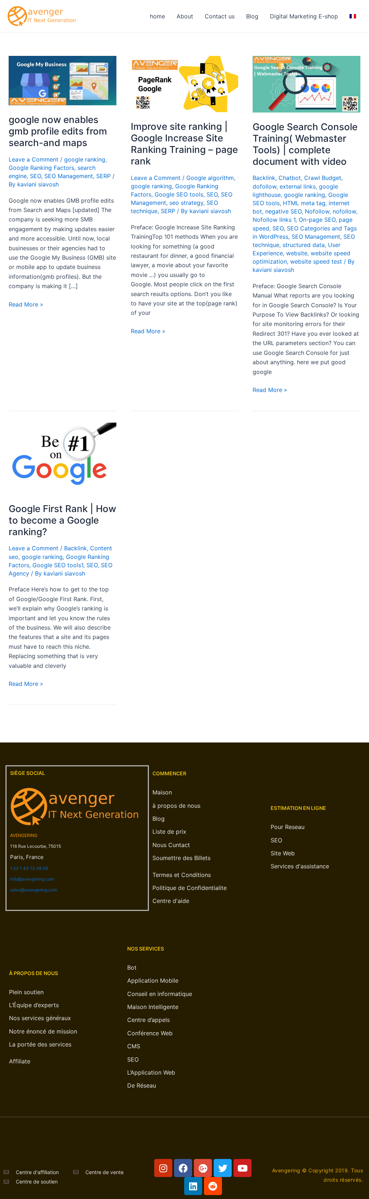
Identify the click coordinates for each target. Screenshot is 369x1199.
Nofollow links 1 (274, 219)
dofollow (264, 186)
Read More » (26, 304)
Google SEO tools (179, 194)
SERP (103, 176)
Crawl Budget (322, 177)
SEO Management (68, 176)
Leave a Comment (33, 159)
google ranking (84, 159)
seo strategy (186, 202)
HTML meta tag (304, 203)
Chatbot (290, 177)
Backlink (264, 177)
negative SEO (283, 211)
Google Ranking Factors (41, 167)
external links (298, 186)
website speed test (316, 261)
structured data (304, 244)
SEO (35, 176)
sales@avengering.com (33, 889)
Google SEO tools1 (57, 565)
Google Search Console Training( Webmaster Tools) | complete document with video (305, 144)
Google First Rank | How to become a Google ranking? (62, 520)
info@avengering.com (32, 879)
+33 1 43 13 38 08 (29, 868)
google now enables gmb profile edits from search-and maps (58, 131)
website (296, 253)
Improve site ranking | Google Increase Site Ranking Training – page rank (184, 144)
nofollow (344, 211)
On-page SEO (317, 219)
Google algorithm (210, 177)
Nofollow (317, 211)
